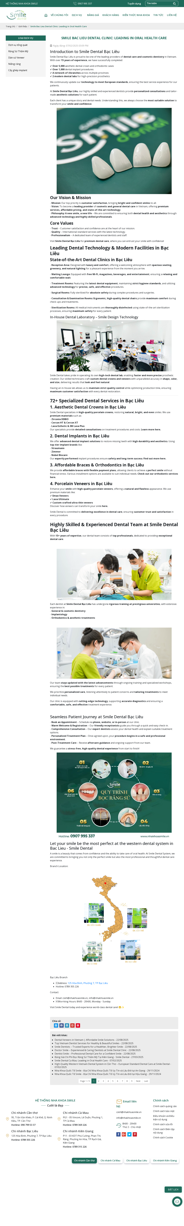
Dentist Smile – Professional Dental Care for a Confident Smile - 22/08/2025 (95, 1053)
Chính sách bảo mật (163, 1111)
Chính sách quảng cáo (165, 1106)
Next (138, 1081)
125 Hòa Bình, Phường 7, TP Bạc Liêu (88, 983)
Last (146, 1081)
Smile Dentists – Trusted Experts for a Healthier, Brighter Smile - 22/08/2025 (96, 1046)
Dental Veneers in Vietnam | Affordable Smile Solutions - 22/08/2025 (91, 1039)
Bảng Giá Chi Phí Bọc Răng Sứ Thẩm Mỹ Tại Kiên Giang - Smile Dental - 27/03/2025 (99, 1057)
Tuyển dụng (134, 3)
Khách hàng (110, 15)
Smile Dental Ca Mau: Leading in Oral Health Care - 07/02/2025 (88, 1060)
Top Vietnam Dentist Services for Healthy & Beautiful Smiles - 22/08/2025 (94, 1043)
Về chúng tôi (59, 15)
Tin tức (158, 15)
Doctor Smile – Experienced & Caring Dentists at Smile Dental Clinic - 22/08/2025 (98, 1050)
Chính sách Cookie (163, 1137)
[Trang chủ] (46, 15)
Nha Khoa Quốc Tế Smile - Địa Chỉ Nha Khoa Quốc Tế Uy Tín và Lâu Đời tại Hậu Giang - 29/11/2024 (108, 1074)
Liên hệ (172, 15)
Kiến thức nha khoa (136, 15)
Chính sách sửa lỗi (163, 1124)
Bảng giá (93, 15)
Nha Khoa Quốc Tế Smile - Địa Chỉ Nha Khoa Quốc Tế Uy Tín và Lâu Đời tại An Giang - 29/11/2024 (107, 1070)
